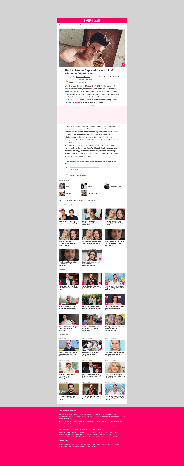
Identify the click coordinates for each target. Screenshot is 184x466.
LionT (94, 86)
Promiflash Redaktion (83, 77)
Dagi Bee (76, 102)
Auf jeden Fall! (74, 169)
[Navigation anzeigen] (60, 20)
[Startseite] (92, 20)
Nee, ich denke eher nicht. (78, 176)
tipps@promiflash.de (91, 200)
